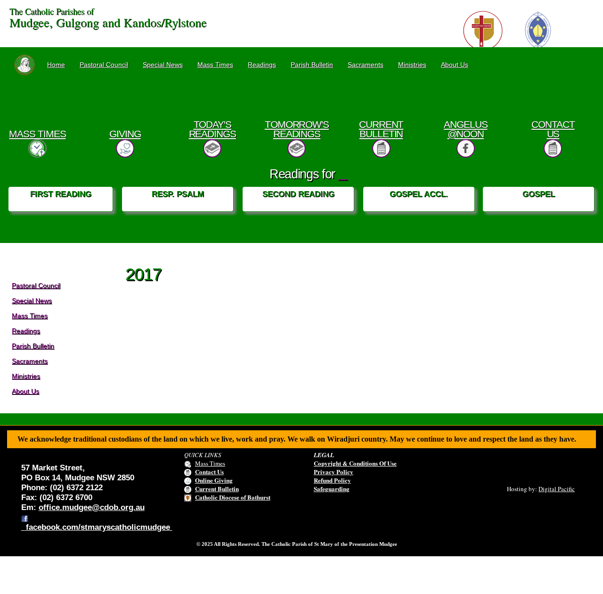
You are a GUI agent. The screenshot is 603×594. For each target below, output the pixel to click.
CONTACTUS (553, 129)
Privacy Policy (333, 471)
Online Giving (214, 480)
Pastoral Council (104, 64)
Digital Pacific (556, 489)
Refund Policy (332, 480)
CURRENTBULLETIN (381, 129)
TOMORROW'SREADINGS (297, 129)
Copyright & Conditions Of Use (355, 463)
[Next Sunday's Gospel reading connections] (343, 174)
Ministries (412, 64)
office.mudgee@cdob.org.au (92, 507)
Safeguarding (332, 488)
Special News (163, 64)
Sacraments (365, 64)
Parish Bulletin (312, 64)
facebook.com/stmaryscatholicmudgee (96, 527)
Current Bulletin (217, 488)
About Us (454, 64)
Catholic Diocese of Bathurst (232, 497)
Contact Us (209, 471)
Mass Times (215, 64)
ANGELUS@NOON (466, 129)
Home (56, 64)
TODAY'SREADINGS (212, 129)
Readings (262, 64)
